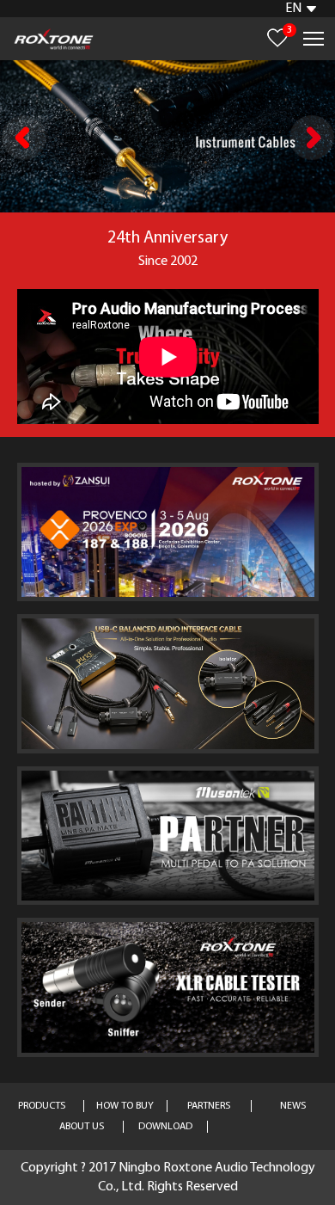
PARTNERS (208, 1106)
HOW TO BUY (125, 1106)
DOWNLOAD (165, 1127)
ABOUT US (81, 1127)
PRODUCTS (41, 1106)
